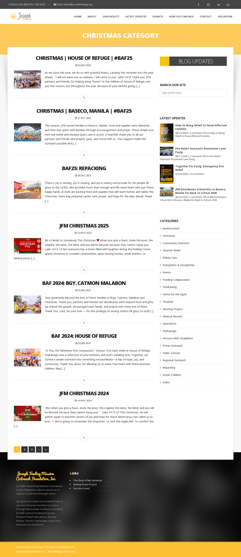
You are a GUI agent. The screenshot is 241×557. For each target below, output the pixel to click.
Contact (206, 16)
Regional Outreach (174, 360)
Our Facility (111, 16)
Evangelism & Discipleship (178, 265)
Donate (158, 16)
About (92, 16)
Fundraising (170, 287)
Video (166, 382)
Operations (169, 323)
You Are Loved (81, 488)
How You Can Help (181, 16)
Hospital (168, 301)
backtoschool (171, 228)
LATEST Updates (135, 16)
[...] (138, 86)
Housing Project (173, 309)
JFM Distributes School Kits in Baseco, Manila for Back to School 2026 (200, 191)
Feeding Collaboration (176, 280)
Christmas (169, 236)
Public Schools (171, 353)
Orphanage (169, 331)
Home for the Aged (175, 294)
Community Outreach (176, 243)
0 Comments (197, 174)
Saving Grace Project (85, 484)
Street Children (172, 375)
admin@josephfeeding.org (77, 4)
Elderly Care (170, 257)
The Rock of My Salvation (87, 480)
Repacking (169, 367)
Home (78, 16)
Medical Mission (172, 316)
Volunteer (225, 16)
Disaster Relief (172, 250)
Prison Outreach (173, 345)
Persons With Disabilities (178, 338)
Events (167, 272)
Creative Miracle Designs (30, 547)
